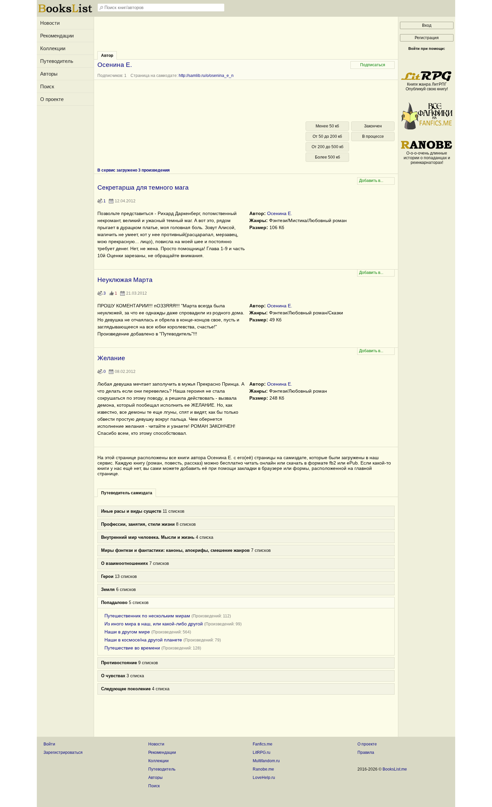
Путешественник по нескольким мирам (147, 615)
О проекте (52, 99)
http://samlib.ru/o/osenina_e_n (206, 75)
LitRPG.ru (261, 752)
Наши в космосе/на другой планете (143, 639)
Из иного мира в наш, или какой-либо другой (153, 623)
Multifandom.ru (266, 761)
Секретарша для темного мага (143, 187)
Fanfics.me (262, 744)
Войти (49, 744)
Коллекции (52, 48)
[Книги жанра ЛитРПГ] (427, 79)
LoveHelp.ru (264, 777)
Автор (107, 55)
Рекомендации (57, 35)
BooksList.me (395, 769)
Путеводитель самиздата (126, 493)
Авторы (49, 74)
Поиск (47, 86)
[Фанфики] (427, 128)
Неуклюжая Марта (125, 279)
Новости (50, 23)
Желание (111, 358)
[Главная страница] (65, 11)
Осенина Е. (279, 213)
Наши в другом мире (127, 631)
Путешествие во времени (132, 647)
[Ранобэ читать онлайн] (426, 148)
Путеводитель (56, 61)
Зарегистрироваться (63, 752)
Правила (365, 752)
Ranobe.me (263, 769)
